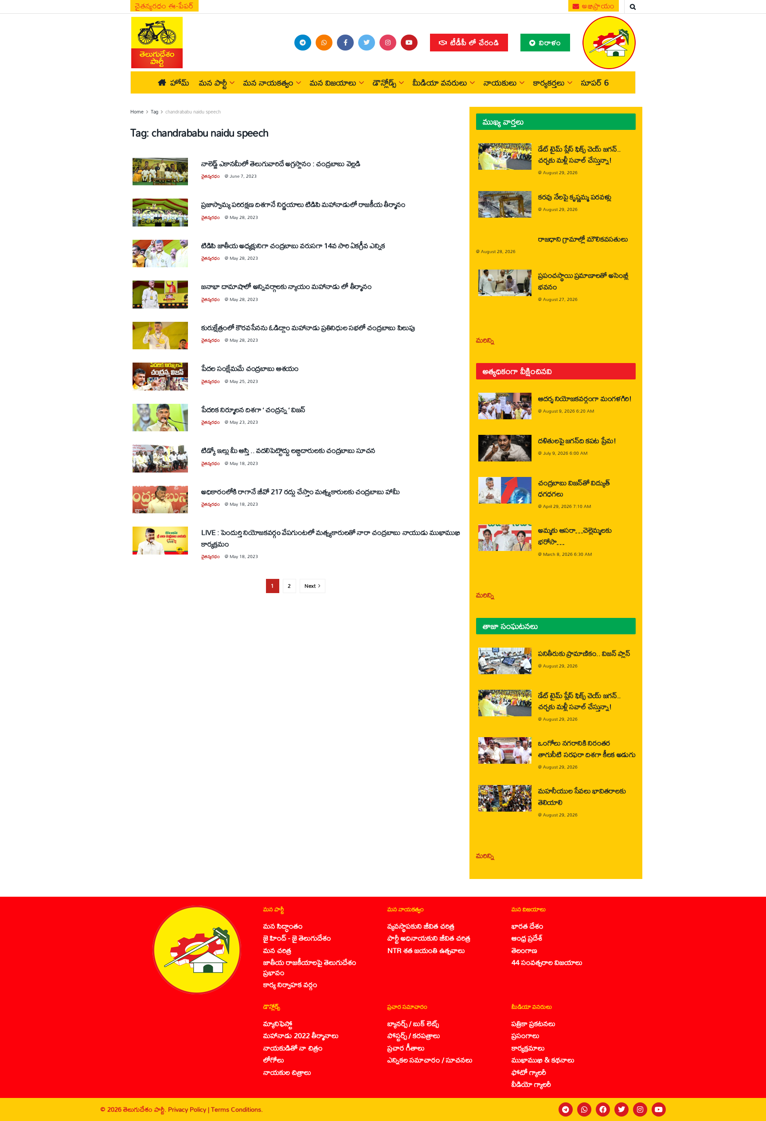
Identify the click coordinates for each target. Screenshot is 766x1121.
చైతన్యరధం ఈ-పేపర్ (164, 6)
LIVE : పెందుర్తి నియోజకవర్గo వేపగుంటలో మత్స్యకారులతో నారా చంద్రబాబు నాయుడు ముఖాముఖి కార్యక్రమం (330, 538)
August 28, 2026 (498, 251)
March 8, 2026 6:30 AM (567, 554)
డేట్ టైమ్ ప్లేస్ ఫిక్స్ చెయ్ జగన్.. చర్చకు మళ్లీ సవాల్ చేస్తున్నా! (579, 154)
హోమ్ (179, 82)
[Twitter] (621, 1109)
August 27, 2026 (560, 299)
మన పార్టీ (213, 82)
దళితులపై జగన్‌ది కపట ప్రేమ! (577, 440)
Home (137, 112)
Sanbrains (748, 1109)
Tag (154, 112)
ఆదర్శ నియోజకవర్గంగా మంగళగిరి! (585, 398)
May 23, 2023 (244, 422)
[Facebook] (603, 1109)
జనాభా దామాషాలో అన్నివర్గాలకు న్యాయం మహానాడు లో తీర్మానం (286, 286)
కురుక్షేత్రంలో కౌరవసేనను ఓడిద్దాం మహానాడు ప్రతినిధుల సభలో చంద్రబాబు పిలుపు (308, 327)
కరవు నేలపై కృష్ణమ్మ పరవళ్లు (574, 196)
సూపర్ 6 (595, 82)
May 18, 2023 (244, 463)
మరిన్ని (485, 339)
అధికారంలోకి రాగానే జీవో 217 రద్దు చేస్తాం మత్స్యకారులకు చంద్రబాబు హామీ (300, 491)
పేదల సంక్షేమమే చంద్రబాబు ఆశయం (250, 368)
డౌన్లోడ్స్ (384, 82)
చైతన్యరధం (210, 176)
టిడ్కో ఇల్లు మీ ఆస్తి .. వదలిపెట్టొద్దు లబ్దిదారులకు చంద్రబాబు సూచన (288, 450)
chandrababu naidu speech (193, 112)
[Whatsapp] (584, 1109)
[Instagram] (640, 1109)
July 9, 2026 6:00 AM (565, 453)
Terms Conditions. (237, 1109)
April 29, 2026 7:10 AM (567, 506)
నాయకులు (500, 82)
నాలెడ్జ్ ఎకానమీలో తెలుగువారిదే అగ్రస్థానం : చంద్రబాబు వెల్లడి (280, 163)
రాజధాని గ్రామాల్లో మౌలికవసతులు (583, 238)
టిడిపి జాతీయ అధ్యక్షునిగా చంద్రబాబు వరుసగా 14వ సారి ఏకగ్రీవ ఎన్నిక (293, 245)
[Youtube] (659, 1109)
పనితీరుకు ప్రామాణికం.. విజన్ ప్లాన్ (584, 653)
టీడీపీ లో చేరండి (473, 42)
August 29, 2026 (560, 172)
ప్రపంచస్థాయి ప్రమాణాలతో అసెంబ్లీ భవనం (583, 280)
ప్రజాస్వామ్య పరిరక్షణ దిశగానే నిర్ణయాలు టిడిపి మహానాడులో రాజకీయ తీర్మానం (303, 204)
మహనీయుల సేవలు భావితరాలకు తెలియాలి (581, 796)
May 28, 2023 (244, 217)
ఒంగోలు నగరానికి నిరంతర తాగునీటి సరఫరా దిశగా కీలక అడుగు (586, 748)
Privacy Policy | (189, 1109)
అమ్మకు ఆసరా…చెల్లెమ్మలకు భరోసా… (574, 535)
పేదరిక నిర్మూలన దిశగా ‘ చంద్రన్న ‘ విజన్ (253, 409)
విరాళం (549, 42)
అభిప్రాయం (597, 6)
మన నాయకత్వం (268, 82)
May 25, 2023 (244, 381)
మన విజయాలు (333, 82)
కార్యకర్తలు (549, 82)
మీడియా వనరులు (440, 82)
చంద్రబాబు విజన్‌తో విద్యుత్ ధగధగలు (574, 488)
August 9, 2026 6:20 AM (568, 410)
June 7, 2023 (243, 176)
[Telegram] (566, 1109)
